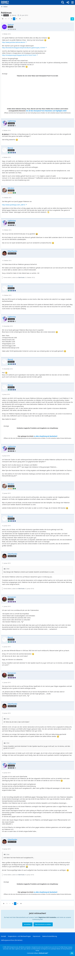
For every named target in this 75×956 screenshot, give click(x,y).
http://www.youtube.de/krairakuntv (13, 42)
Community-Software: (37, 953)
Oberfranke (21, 277)
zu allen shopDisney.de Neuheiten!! (45, 436)
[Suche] (63, 2)
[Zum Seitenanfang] (72, 953)
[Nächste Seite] (19, 18)
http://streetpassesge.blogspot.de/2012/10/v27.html (19, 55)
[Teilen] (72, 18)
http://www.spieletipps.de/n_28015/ (13, 205)
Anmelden (27, 924)
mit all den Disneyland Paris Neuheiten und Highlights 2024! (46, 111)
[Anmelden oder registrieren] (68, 2)
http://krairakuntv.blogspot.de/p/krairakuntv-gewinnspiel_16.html (23, 48)
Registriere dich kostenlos (47, 917)
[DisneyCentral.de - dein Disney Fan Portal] (5, 2)
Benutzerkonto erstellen (43, 924)
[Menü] (72, 2)
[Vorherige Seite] (2, 18)
